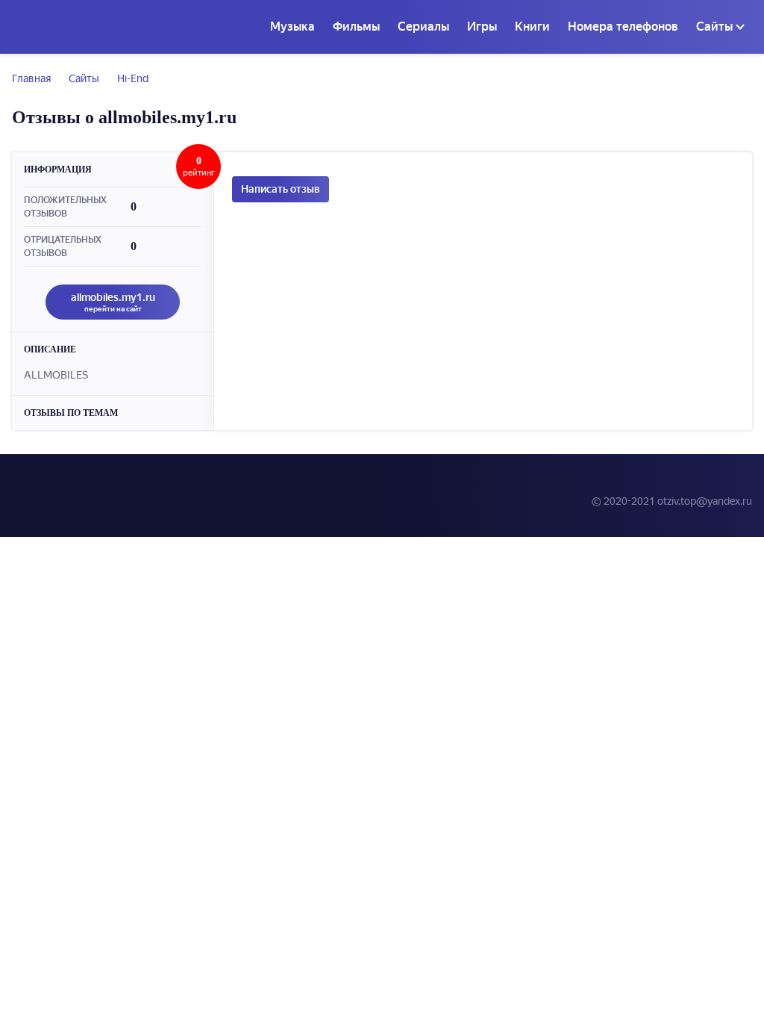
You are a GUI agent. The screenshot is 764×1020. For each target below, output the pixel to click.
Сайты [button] (714, 26)
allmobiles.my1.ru (113, 302)
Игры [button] (482, 26)
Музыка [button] (292, 26)
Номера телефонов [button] (623, 26)
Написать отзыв (280, 189)
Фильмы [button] (356, 26)
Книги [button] (532, 26)
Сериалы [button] (423, 26)
